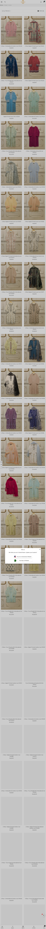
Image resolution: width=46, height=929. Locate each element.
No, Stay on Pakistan (24, 560)
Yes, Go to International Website (24, 556)
